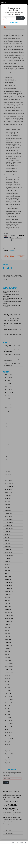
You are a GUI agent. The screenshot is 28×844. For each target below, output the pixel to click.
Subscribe (20, 18)
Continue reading (14, 22)
